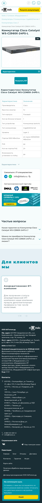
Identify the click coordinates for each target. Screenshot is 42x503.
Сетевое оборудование (17, 16)
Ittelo (4, 16)
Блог (14, 454)
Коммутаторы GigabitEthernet (26, 19)
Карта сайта (7, 463)
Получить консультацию (29, 10)
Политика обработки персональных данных (17, 469)
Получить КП (21, 80)
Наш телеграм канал (32, 444)
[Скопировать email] (29, 176)
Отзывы (23, 454)
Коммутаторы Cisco (9, 23)
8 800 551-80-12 (10, 433)
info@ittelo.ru (20, 176)
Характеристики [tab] (9, 72)
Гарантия (17, 458)
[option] (21, 49)
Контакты (7, 458)
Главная (6, 454)
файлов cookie (23, 488)
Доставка (33, 454)
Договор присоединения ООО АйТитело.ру (20, 475)
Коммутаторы (7, 19)
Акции (26, 458)
